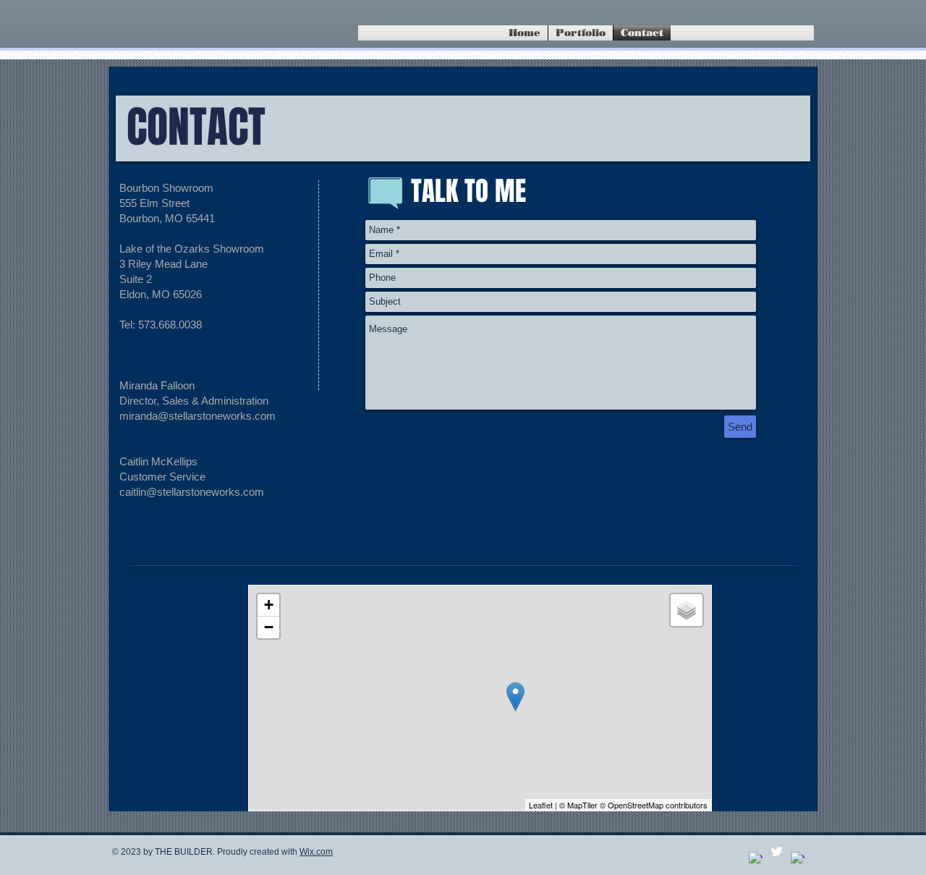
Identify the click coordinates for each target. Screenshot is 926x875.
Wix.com (316, 852)
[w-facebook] (756, 859)
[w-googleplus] (797, 859)
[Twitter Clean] (776, 851)
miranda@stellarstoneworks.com (197, 416)
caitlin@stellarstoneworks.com (191, 492)
